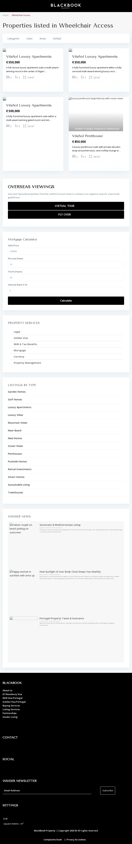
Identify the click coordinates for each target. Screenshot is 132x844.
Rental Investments (19, 469)
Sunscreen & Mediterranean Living (60, 524)
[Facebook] (7, 769)
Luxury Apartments (19, 407)
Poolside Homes (17, 461)
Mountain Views (17, 422)
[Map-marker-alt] (7, 747)
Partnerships (9, 713)
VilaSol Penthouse (87, 136)
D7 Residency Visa (12, 694)
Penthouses (15, 453)
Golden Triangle (84, 128)
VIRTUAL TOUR (65, 206)
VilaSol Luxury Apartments (29, 57)
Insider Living (10, 716)
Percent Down (15, 258)
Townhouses (15, 492)
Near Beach (15, 430)
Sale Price (13, 245)
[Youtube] (25, 769)
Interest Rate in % (17, 284)
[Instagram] (16, 769)
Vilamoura (99, 128)
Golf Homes (15, 399)
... (46, 71)
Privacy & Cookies (76, 839)
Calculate (66, 300)
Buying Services (11, 705)
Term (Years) (15, 271)
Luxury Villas (15, 415)
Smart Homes (16, 477)
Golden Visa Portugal (14, 701)
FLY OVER (65, 214)
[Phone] (16, 747)
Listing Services (11, 709)
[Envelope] (25, 747)
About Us (7, 690)
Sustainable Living (19, 484)
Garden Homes (17, 391)
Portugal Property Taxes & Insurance (62, 618)
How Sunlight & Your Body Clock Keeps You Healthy (70, 571)
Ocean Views (15, 446)
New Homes (15, 438)
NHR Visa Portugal (13, 698)
